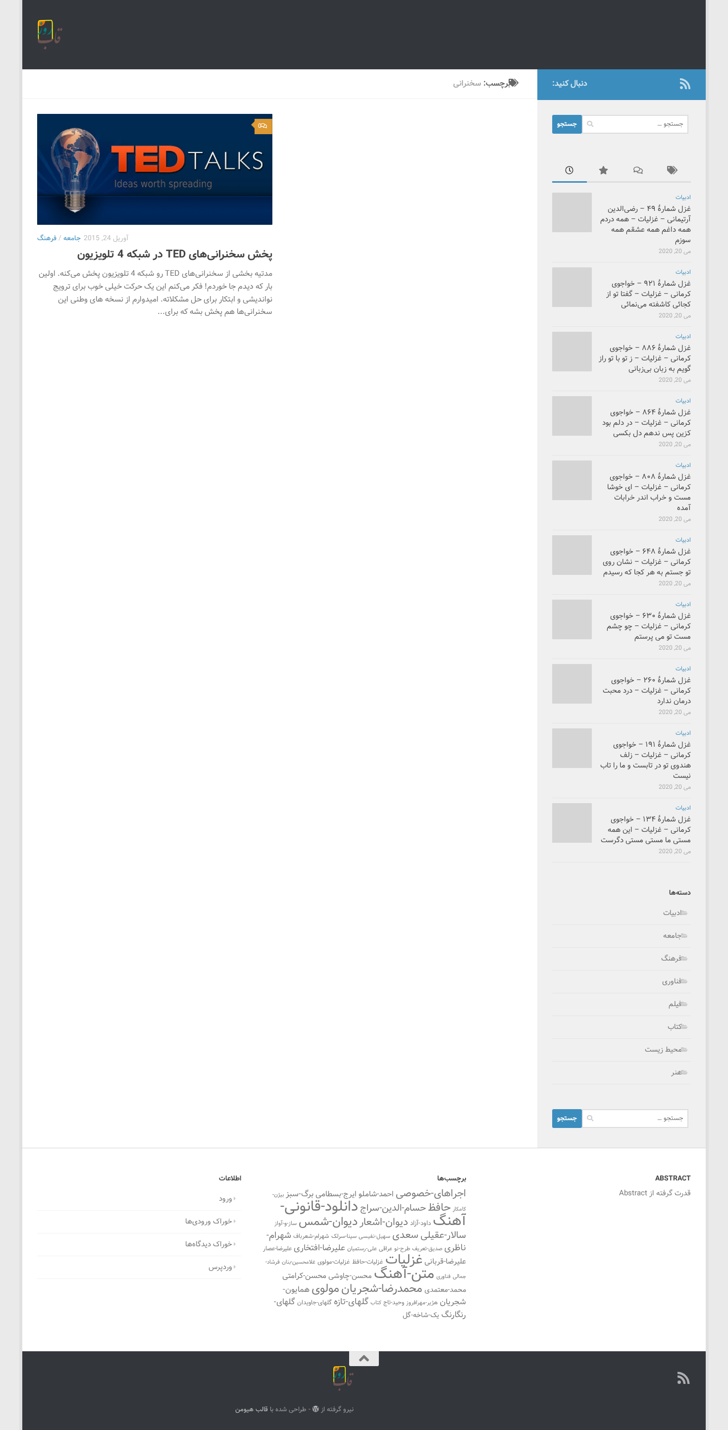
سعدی (405, 1235)
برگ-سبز (299, 1194)
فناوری (672, 981)
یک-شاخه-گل (421, 1315)
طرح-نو (402, 1248)
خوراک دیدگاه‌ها (208, 1244)
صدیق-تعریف (427, 1248)
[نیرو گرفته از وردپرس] (315, 1409)
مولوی (325, 1289)
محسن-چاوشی (350, 1276)
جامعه (72, 238)
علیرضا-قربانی (445, 1262)
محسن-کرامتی (304, 1276)
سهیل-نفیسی (374, 1236)
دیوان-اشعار (384, 1222)
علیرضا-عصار (277, 1249)
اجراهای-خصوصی (431, 1194)
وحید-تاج (393, 1303)
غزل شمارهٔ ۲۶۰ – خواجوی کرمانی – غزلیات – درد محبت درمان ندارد (647, 691)
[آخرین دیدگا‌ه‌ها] (639, 172)
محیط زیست (663, 1050)
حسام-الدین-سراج (393, 1208)
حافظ (439, 1208)
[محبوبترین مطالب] (604, 172)
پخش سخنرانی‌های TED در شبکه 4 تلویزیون (174, 254)
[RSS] (685, 84)
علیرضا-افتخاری (319, 1248)
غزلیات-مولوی (333, 1262)
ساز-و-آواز (285, 1223)
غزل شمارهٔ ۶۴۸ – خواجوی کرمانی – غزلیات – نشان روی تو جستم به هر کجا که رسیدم (647, 562)
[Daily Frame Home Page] (669, 84)
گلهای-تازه (351, 1302)
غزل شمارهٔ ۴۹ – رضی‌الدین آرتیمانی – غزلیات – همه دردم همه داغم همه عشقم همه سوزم (645, 225)
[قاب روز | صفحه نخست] (49, 35)
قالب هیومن (251, 1409)
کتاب (675, 1027)
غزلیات (403, 1260)
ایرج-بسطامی (336, 1194)
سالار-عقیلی (443, 1235)
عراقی (385, 1248)
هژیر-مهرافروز (422, 1302)
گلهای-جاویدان (314, 1303)
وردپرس (220, 1267)
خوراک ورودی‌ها (208, 1221)
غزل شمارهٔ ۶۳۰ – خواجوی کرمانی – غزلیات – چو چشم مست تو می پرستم (649, 627)
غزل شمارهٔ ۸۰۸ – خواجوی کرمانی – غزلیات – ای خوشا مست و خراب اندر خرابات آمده (649, 492)
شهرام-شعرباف (311, 1236)
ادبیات (683, 198)
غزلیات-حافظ (367, 1262)
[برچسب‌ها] (673, 172)
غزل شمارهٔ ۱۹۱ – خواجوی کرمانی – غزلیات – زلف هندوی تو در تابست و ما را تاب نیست (645, 760)
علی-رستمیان (362, 1248)
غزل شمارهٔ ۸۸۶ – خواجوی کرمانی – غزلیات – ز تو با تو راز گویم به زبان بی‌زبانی (645, 359)
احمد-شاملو (376, 1194)
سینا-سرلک (344, 1236)
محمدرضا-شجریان (381, 1289)
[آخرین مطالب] (569, 172)
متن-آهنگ (404, 1274)
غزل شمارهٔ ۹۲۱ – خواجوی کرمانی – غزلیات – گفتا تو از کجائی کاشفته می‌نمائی (648, 294)
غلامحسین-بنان (298, 1262)
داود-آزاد (420, 1223)
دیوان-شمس (328, 1222)
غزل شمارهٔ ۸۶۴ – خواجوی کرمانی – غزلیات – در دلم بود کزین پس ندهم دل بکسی (646, 423)
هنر (676, 1072)
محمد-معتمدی (445, 1290)
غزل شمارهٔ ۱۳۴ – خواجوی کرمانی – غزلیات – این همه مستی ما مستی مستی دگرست (646, 830)
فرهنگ (46, 238)
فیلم (675, 1004)
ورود (225, 1199)
